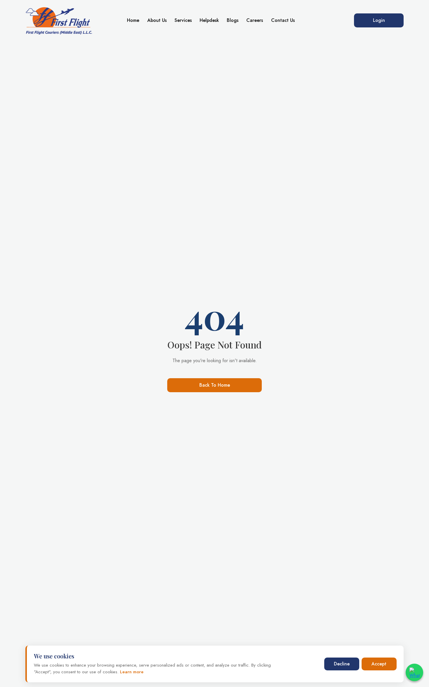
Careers (254, 20)
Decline (342, 663)
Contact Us (283, 20)
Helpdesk (209, 20)
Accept (379, 663)
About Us (157, 20)
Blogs (232, 20)
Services (183, 20)
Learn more (131, 672)
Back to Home (214, 385)
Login (379, 20)
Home (133, 20)
